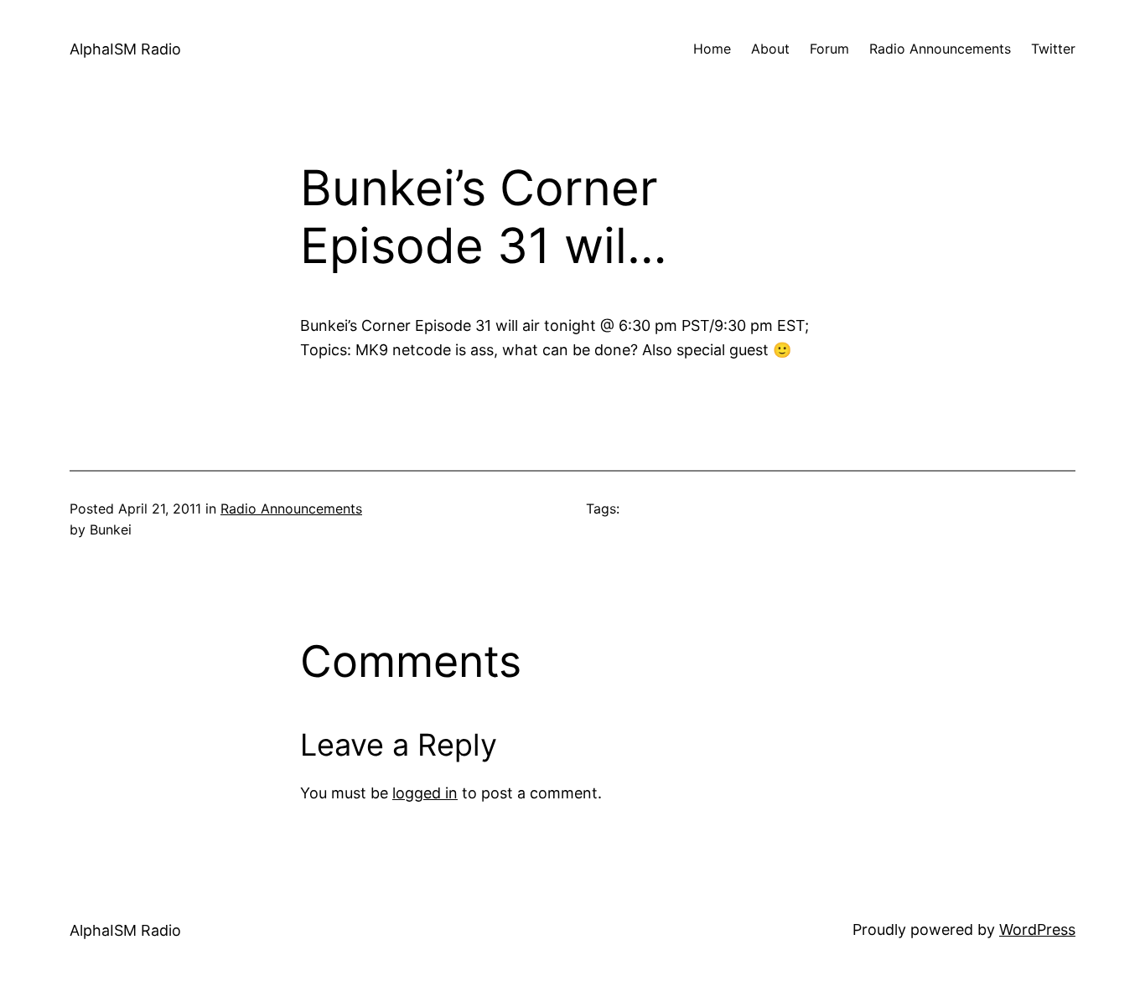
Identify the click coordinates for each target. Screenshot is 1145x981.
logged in (425, 793)
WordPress (1037, 929)
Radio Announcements (291, 508)
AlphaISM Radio (125, 49)
